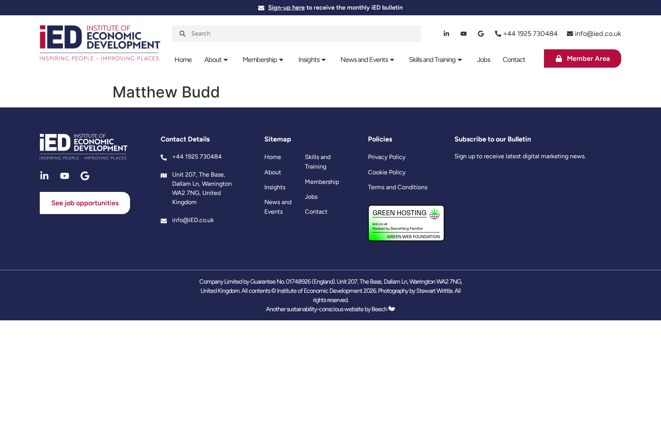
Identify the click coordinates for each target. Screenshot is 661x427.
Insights (308, 59)
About (212, 59)
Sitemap (277, 139)
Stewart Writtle (434, 290)
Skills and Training (432, 59)
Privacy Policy (386, 157)
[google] (481, 34)
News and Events (364, 59)
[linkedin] (446, 34)
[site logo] (100, 47)
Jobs (483, 59)
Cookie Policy (386, 172)
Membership (260, 59)
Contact (514, 59)
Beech (379, 309)
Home (183, 59)
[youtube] (464, 34)
